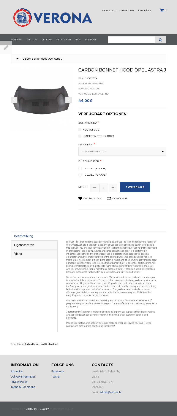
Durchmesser (88, 161)
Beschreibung (23, 236)
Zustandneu (87, 122)
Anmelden (127, 10)
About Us (17, 371)
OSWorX (44, 408)
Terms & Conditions (23, 387)
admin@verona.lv (110, 392)
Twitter (55, 376)
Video (18, 254)
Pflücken (85, 144)
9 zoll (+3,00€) (95, 174)
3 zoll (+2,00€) (95, 168)
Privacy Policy (19, 381)
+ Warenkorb (135, 187)
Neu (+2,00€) (91, 129)
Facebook (57, 371)
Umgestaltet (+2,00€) (98, 136)
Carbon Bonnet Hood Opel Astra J (41, 344)
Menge (83, 187)
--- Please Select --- (94, 151)
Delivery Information (23, 376)
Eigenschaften (24, 245)
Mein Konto (109, 10)
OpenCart (31, 408)
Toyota (92, 78)
